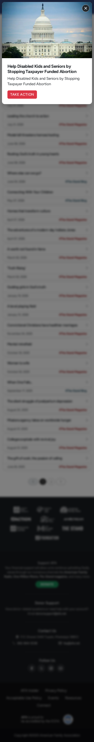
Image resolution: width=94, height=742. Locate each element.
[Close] (85, 8)
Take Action (22, 94)
